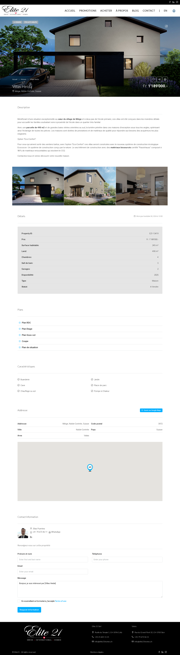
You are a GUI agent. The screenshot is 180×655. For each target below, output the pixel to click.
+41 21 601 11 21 (102, 637)
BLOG (135, 10)
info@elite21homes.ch (103, 641)
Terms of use (60, 601)
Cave (23, 385)
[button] (90, 467)
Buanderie (25, 379)
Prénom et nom (25, 554)
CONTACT (149, 10)
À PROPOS (122, 10)
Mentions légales (97, 652)
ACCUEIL (70, 10)
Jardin (96, 379)
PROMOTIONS (87, 10)
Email (20, 566)
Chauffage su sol (28, 391)
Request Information (29, 610)
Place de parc (100, 385)
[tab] (166, 26)
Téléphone (97, 554)
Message (22, 578)
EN (165, 10)
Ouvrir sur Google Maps (152, 410)
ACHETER (106, 10)
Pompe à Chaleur (101, 391)
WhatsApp (55, 532)
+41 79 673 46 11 (40, 532)
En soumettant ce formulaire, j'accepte (43, 601)
